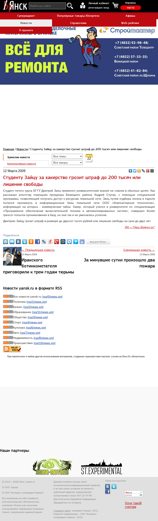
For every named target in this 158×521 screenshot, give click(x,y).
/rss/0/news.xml (52, 296)
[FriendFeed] (82, 241)
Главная (8, 149)
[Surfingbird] (75, 241)
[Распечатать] (5, 241)
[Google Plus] (148, 170)
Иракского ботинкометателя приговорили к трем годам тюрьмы (38, 265)
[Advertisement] (79, 113)
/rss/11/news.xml (42, 312)
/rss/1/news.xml (37, 301)
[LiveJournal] (143, 170)
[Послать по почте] (11, 241)
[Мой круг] (69, 241)
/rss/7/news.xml (30, 332)
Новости (22, 149)
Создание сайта (61, 510)
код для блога (98, 241)
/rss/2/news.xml (33, 307)
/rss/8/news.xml (44, 337)
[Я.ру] (50, 241)
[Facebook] (37, 241)
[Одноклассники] (139, 170)
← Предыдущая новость (38, 250)
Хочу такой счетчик (133, 505)
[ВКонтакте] (130, 170)
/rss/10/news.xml (44, 343)
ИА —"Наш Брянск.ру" (140, 227)
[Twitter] (135, 170)
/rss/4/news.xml (32, 322)
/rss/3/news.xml (38, 317)
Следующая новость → (139, 250)
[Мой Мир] (152, 170)
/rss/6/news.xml (36, 327)
